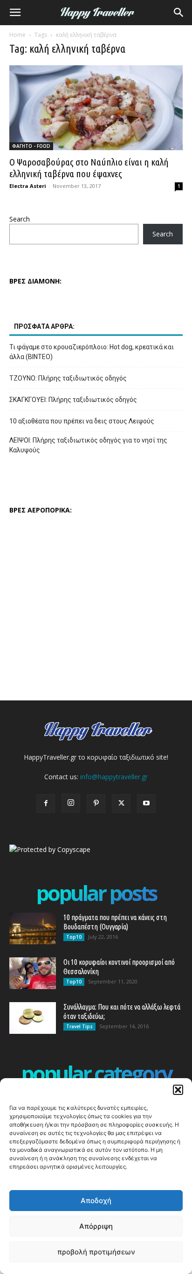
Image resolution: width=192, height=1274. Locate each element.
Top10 (74, 937)
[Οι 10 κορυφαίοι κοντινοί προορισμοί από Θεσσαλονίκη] (32, 973)
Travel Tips (79, 1026)
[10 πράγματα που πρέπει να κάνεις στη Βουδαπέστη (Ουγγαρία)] (32, 929)
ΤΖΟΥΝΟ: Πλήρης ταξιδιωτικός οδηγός (68, 378)
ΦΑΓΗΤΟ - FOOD (31, 146)
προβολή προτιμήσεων (96, 1251)
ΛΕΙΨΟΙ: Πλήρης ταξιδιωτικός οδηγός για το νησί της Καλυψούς (88, 445)
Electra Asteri (27, 185)
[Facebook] (45, 803)
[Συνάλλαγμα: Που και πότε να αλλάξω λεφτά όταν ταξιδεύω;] (32, 1018)
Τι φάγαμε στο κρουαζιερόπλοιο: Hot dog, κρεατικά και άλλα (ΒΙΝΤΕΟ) (91, 351)
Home (17, 35)
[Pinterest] (96, 803)
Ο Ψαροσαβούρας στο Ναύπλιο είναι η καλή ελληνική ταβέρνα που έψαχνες (89, 167)
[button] (178, 1089)
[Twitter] (121, 803)
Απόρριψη (96, 1226)
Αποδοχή (96, 1200)
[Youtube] (146, 803)
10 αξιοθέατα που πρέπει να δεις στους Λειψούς (81, 421)
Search (19, 219)
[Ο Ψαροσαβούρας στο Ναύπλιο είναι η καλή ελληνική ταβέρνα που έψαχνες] (96, 107)
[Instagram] (71, 803)
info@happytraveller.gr (114, 776)
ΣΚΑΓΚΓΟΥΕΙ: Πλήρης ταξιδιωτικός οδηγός (73, 399)
